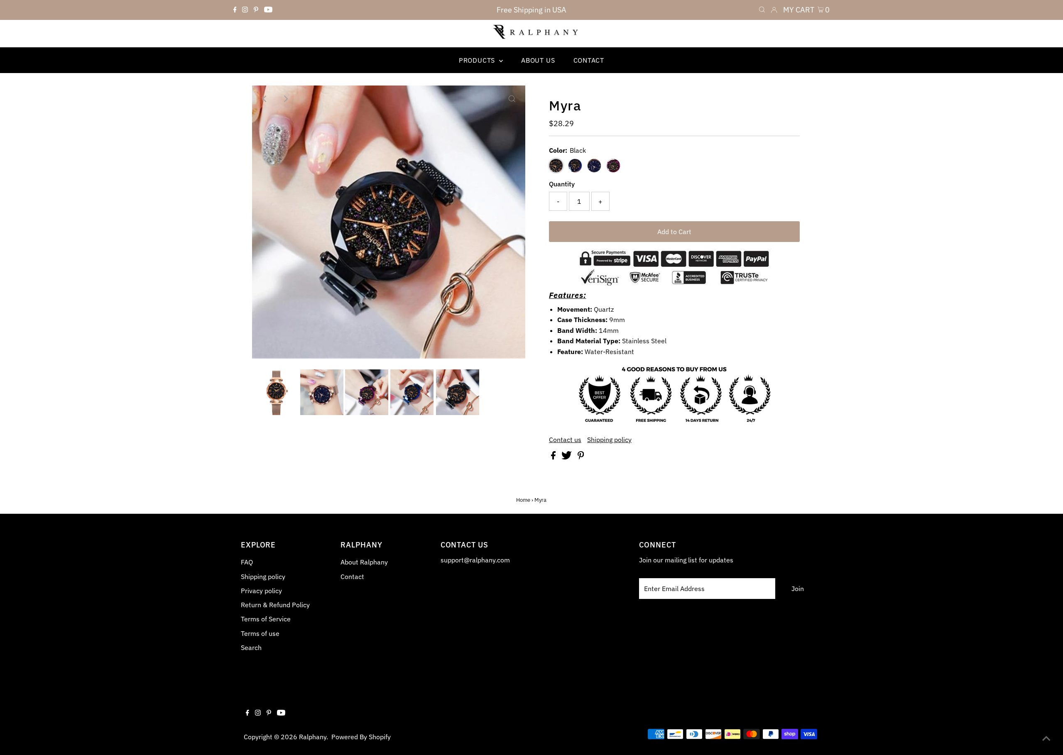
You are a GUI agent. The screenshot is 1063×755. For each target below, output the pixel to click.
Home (523, 499)
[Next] (286, 99)
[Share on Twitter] (567, 457)
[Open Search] (762, 10)
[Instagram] (245, 10)
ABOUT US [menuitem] (538, 60)
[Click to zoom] (512, 99)
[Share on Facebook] (554, 457)
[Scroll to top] (1046, 738)
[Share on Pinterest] (581, 457)
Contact (352, 576)
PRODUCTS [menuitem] (478, 60)
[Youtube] (268, 10)
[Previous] (265, 99)
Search (251, 647)
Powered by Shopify (361, 737)
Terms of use (260, 633)
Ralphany (312, 737)
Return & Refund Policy (275, 605)
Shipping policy (609, 439)
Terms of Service (266, 619)
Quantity (562, 184)
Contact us (565, 439)
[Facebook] (235, 10)
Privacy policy (261, 590)
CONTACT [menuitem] (589, 60)
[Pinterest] (256, 10)
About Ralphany (364, 562)
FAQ (247, 562)
